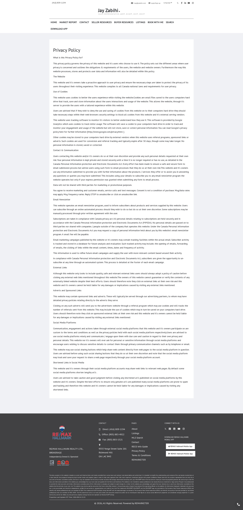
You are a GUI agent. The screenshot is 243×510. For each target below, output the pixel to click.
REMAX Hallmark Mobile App (181, 446)
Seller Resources (102, 22)
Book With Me (155, 22)
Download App (59, 28)
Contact (84, 22)
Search (170, 22)
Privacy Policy (138, 450)
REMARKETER (139, 459)
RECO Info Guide (140, 446)
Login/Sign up (155, 3)
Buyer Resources (123, 22)
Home (54, 22)
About (134, 428)
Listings (140, 22)
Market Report (68, 22)
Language (167, 3)
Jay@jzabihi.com (140, 3)
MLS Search (137, 437)
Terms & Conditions (141, 455)
